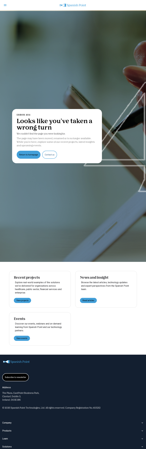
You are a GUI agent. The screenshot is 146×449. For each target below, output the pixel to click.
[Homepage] (73, 5)
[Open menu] (5, 5)
